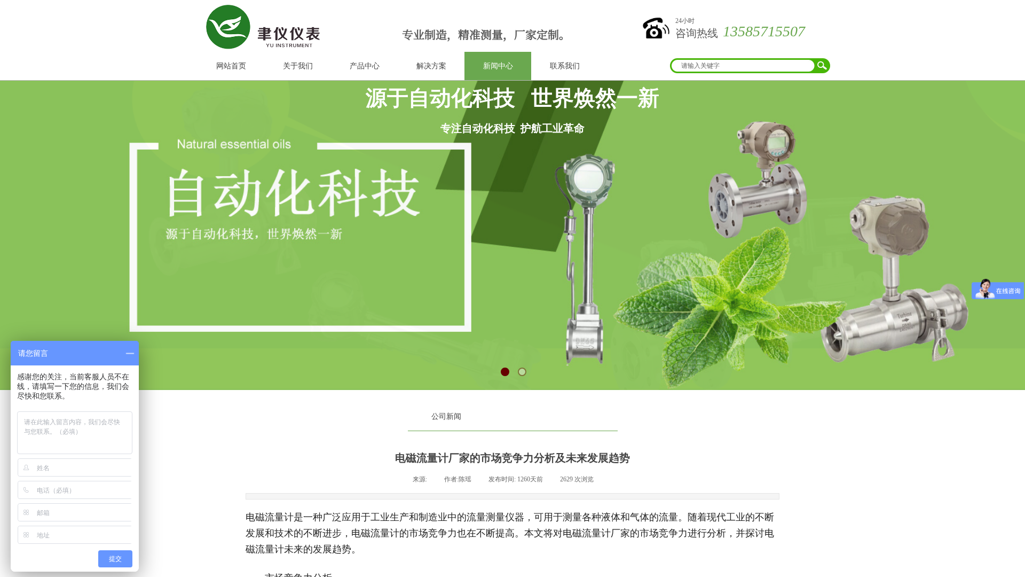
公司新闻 (446, 416)
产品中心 (365, 66)
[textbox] (743, 66)
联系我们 (565, 66)
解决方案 (431, 66)
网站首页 (231, 66)
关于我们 (298, 66)
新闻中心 (498, 66)
